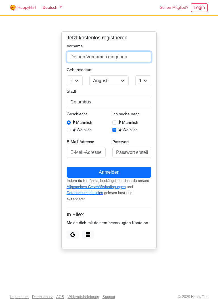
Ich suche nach (126, 114)
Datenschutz (42, 297)
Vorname (75, 46)
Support (108, 297)
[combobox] (109, 102)
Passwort (120, 141)
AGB (60, 297)
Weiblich (84, 130)
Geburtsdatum (80, 69)
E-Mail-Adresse (80, 141)
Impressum (19, 297)
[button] (52, 7)
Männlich (83, 122)
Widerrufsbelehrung (83, 297)
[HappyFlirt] (23, 8)
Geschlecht (77, 114)
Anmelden (109, 172)
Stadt (71, 91)
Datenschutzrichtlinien (85, 193)
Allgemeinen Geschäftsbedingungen (96, 187)
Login (199, 7)
